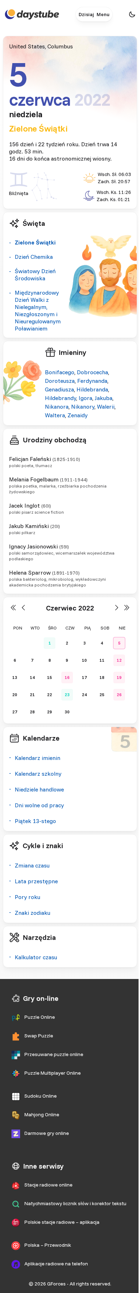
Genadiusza (59, 389)
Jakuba (103, 397)
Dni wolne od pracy (39, 805)
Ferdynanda (92, 380)
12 (119, 660)
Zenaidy (77, 415)
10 (84, 660)
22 (49, 694)
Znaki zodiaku (32, 912)
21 (32, 694)
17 (84, 677)
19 (119, 677)
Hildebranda (92, 389)
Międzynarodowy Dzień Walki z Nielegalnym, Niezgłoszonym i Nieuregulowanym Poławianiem (38, 310)
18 (101, 677)
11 (101, 660)
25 (101, 694)
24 (84, 694)
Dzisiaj (86, 14)
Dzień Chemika (34, 256)
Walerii (106, 406)
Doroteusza (60, 380)
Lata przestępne (36, 881)
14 (32, 677)
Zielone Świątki (38, 128)
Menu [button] (103, 14)
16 (67, 677)
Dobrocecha (92, 372)
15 (49, 677)
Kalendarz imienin (37, 757)
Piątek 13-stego (35, 820)
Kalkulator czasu (36, 957)
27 (14, 711)
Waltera (55, 415)
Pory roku (27, 896)
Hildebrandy (60, 397)
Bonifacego (59, 372)
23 (67, 694)
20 (14, 694)
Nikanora (57, 406)
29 (49, 711)
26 (119, 694)
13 (14, 677)
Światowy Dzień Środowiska (35, 274)
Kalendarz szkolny (38, 773)
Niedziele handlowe (39, 789)
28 (32, 711)
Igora (85, 397)
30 (67, 711)
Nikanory (82, 406)
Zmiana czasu (32, 865)
